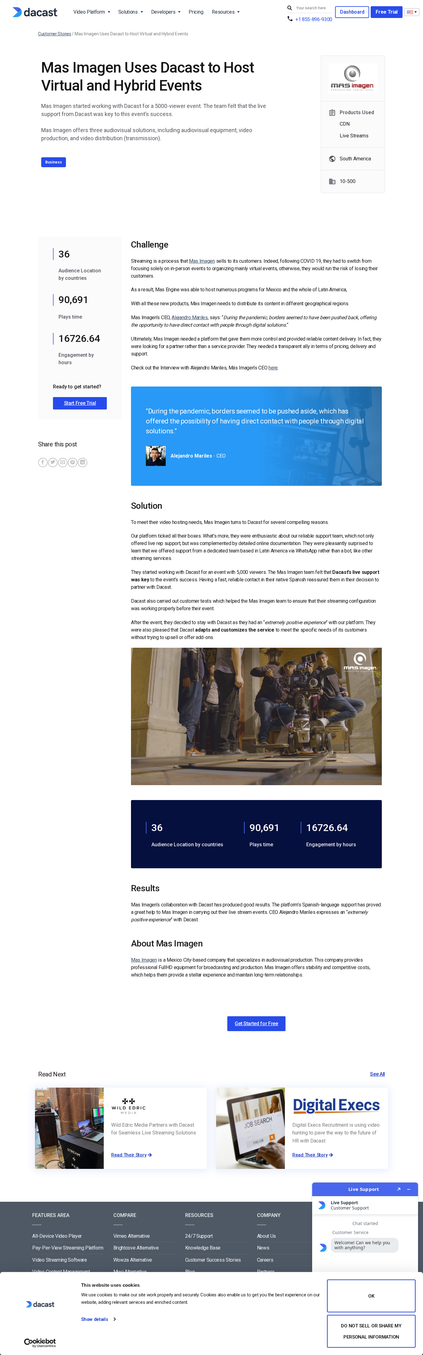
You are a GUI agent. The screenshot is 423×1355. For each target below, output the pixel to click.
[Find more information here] (365, 1266)
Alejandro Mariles (190, 317)
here (273, 368)
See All (377, 1074)
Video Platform (89, 12)
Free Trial (387, 12)
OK (371, 1296)
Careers (265, 1260)
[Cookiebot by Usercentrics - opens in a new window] (40, 1343)
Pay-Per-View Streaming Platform (67, 1248)
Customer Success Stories (213, 1260)
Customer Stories (54, 33)
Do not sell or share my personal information (371, 1331)
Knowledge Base (203, 1248)
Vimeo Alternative (131, 1236)
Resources (223, 12)
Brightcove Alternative (136, 1248)
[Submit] (290, 8)
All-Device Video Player (57, 1236)
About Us (266, 1236)
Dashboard (352, 12)
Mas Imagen (202, 261)
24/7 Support (199, 1236)
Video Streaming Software (59, 1260)
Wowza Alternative (132, 1260)
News (263, 1248)
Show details (94, 1319)
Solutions (128, 12)
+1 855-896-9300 (313, 19)
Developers (163, 12)
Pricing (196, 12)
